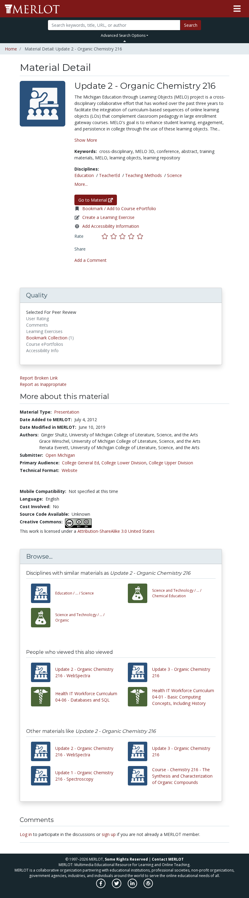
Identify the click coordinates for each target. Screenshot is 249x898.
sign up (109, 834)
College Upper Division (171, 463)
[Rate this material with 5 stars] (140, 236)
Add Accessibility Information (110, 226)
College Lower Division (123, 463)
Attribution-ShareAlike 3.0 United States (116, 531)
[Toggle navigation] (237, 9)
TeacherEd (109, 175)
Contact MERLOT (168, 859)
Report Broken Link (39, 378)
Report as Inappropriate (43, 384)
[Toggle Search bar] (124, 41)
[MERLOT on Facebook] (101, 886)
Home (11, 49)
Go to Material (93, 200)
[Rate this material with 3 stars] (123, 236)
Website (69, 470)
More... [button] (81, 184)
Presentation (66, 412)
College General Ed (80, 463)
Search (190, 25)
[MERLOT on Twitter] (117, 886)
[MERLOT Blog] (148, 886)
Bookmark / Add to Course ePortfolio (119, 208)
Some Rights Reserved (126, 859)
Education (84, 175)
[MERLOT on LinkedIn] (132, 886)
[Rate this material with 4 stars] (132, 236)
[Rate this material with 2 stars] (115, 236)
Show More (85, 140)
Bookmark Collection (46, 338)
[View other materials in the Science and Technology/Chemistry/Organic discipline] (43, 617)
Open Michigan (60, 455)
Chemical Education (176, 593)
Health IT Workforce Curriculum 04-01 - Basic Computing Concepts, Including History (183, 697)
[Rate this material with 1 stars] (106, 236)
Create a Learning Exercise (108, 217)
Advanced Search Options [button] (123, 35)
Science (174, 175)
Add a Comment (90, 260)
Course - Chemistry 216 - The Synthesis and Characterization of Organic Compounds (182, 776)
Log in (26, 834)
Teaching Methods (143, 175)
